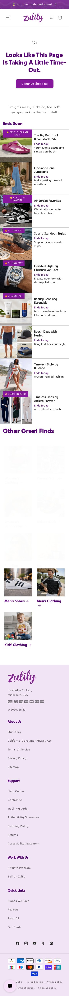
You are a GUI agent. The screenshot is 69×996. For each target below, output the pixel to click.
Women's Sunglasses (13, 524)
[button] (7, 17)
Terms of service (25, 988)
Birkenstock (46, 522)
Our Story (14, 731)
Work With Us (18, 857)
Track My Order (18, 808)
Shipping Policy (18, 826)
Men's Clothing (49, 601)
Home (42, 565)
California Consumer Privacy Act (29, 740)
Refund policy (35, 982)
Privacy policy (54, 982)
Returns (13, 834)
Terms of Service (19, 749)
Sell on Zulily (16, 876)
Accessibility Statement (23, 843)
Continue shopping (34, 84)
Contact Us (15, 799)
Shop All (13, 918)
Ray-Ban (11, 565)
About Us (14, 721)
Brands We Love (18, 900)
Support (14, 781)
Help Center (16, 791)
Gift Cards (14, 927)
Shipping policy (47, 988)
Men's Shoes (14, 601)
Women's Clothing (11, 480)
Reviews (13, 909)
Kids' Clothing (15, 645)
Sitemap (13, 766)
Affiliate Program (19, 867)
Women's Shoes (49, 478)
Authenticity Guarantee (23, 817)
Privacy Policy (17, 758)
